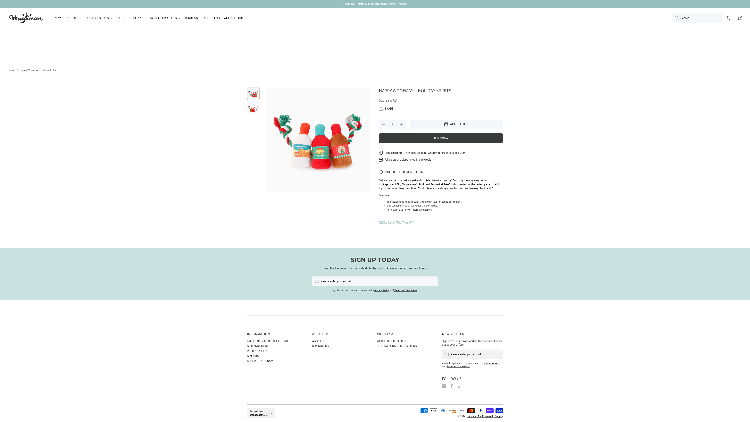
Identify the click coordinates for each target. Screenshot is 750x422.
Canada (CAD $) (259, 414)
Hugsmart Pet (474, 416)
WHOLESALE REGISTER (391, 341)
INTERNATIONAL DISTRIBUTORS (397, 346)
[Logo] (26, 18)
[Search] (675, 18)
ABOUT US (318, 341)
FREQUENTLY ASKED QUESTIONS (267, 341)
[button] (740, 18)
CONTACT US (320, 346)
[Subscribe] (433, 281)
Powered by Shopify (492, 416)
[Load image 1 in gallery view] (253, 94)
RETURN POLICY (257, 351)
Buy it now (441, 138)
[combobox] (697, 18)
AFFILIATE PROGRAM (260, 360)
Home (11, 70)
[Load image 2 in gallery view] (253, 108)
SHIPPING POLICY (258, 346)
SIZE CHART (254, 356)
